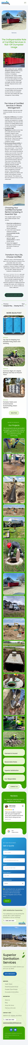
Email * (5, 857)
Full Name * (6, 849)
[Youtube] (15, 1030)
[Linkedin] (11, 1030)
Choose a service (7, 880)
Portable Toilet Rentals (11, 989)
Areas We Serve (9, 1005)
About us (7, 1000)
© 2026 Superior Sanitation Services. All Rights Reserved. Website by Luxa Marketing (13, 1035)
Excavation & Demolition (12, 992)
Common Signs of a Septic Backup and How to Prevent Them (12, 373)
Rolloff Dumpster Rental (11, 986)
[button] (25, 2)
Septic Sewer (8, 984)
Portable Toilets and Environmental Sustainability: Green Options (10, 404)
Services (5, 337)
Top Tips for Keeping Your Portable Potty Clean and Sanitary (11, 341)
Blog (6, 1002)
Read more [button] (8, 819)
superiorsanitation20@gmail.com (12, 1023)
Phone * (5, 864)
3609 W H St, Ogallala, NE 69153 (12, 1015)
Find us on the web (10, 1008)
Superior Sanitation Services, (12, 274)
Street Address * (7, 872)
